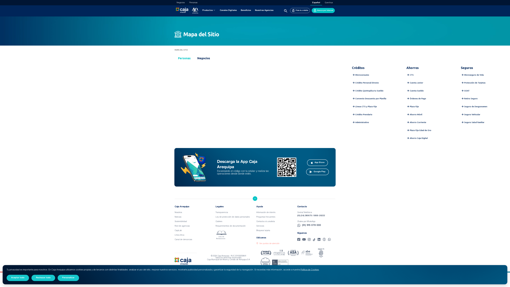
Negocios (181, 3)
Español (316, 3)
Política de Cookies (310, 270)
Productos (207, 10)
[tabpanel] (255, 103)
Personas (193, 3)
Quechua (329, 3)
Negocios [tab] (203, 58)
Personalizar (68, 278)
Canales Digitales (228, 10)
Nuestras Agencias (264, 10)
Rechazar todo (43, 278)
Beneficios (246, 10)
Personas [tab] (184, 58)
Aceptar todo (17, 278)
